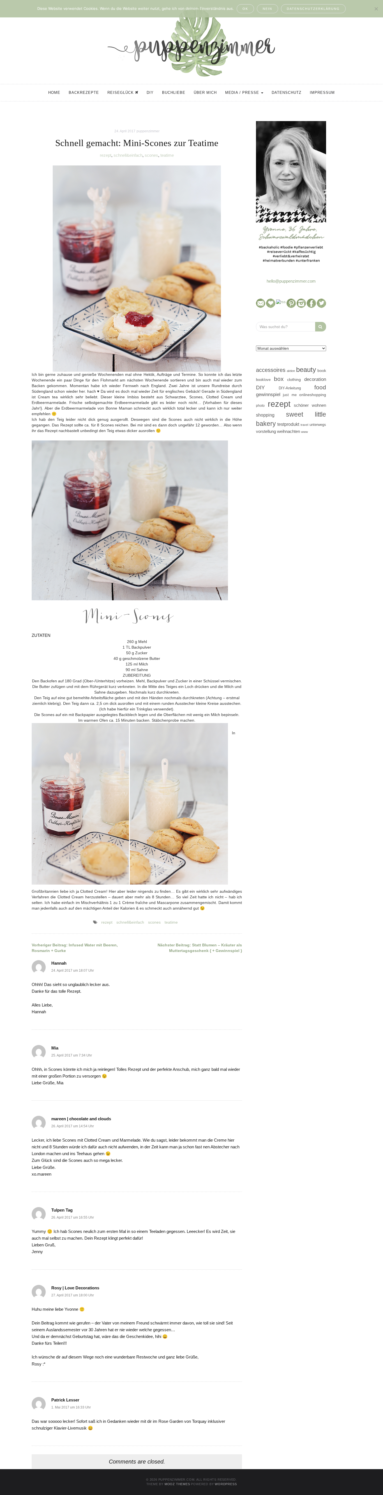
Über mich (205, 92)
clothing (294, 379)
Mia (54, 1048)
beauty (306, 369)
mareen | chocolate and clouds (81, 1118)
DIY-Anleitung (290, 388)
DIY (150, 92)
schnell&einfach (128, 155)
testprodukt (288, 424)
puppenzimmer (148, 131)
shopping (265, 414)
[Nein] (376, 9)
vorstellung (266, 431)
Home (54, 92)
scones (151, 155)
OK (245, 8)
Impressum (322, 92)
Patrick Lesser (65, 1400)
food (320, 387)
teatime (167, 155)
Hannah (58, 963)
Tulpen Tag (62, 1210)
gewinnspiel (268, 394)
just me (289, 395)
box (279, 379)
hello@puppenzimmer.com (291, 281)
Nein (267, 8)
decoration (315, 379)
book (321, 371)
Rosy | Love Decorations (75, 1287)
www (304, 431)
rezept (105, 155)
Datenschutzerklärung (313, 8)
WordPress (226, 1484)
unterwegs (318, 424)
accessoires (270, 370)
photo (260, 406)
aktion (291, 370)
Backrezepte (84, 92)
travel (304, 424)
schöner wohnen (310, 405)
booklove (263, 380)
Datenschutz (286, 92)
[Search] (320, 326)
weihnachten (288, 431)
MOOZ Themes (177, 1484)
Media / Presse (242, 92)
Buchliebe (173, 92)
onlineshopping (312, 395)
